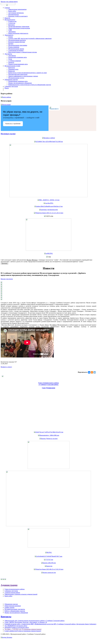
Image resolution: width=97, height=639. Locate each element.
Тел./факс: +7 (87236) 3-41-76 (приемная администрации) (23, 629)
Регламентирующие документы (15, 609)
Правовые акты (13, 69)
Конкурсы (11, 67)
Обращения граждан (11, 79)
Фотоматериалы (13, 14)
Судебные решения (14, 61)
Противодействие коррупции (17, 74)
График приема (9, 607)
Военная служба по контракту (18, 16)
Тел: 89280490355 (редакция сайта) (16, 626)
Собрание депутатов (11, 86)
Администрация (9, 585)
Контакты (11, 25)
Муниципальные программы (17, 45)
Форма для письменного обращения (20, 83)
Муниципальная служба (12, 66)
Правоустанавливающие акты (18, 64)
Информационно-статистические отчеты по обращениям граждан (29, 84)
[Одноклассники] (92, 372)
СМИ (10, 30)
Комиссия (11, 71)
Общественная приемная (13, 606)
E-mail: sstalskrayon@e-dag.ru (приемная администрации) (23, 631)
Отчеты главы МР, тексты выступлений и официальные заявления (29, 38)
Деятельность (9, 35)
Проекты (11, 62)
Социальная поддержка (15, 50)
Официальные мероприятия (17, 9)
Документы (8, 54)
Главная (7, 7)
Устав (10, 59)
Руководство (12, 21)
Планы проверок (13, 47)
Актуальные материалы (16, 13)
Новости (7, 18)
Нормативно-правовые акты (17, 57)
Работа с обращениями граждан (15, 611)
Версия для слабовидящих (9, 1)
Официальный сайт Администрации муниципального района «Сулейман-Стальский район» (35, 620)
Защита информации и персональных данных (23, 76)
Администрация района (12, 592)
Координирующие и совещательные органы (22, 52)
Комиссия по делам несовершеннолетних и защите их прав (27, 72)
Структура (11, 23)
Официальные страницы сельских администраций (21, 594)
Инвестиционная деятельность (18, 33)
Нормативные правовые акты (18, 81)
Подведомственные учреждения (18, 26)
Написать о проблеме (13, 123)
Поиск (7, 88)
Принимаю (4, 263)
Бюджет (10, 43)
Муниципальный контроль (17, 40)
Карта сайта (12, 11)
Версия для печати (7, 279)
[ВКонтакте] (89, 372)
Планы (10, 37)
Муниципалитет (10, 19)
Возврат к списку (6, 367)
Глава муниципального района (15, 589)
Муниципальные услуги (16, 78)
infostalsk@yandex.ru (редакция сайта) (17, 627)
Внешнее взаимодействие (16, 42)
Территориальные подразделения (19, 28)
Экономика (12, 31)
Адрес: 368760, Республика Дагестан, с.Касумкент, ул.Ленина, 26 (26, 622)
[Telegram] (94, 372)
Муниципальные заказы (16, 49)
